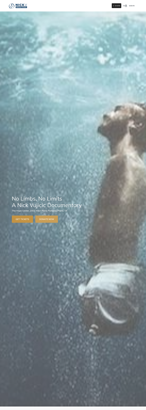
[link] (18, 5)
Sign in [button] (131, 6)
